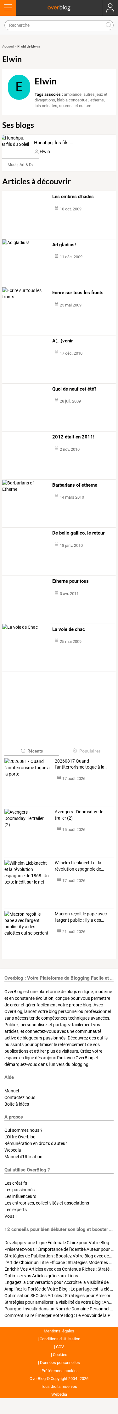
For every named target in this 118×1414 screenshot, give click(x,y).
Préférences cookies (60, 1370)
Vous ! (10, 1216)
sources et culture (75, 105)
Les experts (15, 1209)
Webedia (12, 1150)
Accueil (8, 46)
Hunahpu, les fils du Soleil (61, 143)
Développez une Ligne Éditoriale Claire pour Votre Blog (56, 1242)
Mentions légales (59, 1331)
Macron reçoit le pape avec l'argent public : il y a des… (81, 917)
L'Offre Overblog (20, 1136)
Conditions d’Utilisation (60, 1339)
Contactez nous (19, 1097)
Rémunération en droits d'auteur (35, 1143)
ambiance (72, 94)
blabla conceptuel (72, 100)
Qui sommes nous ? (23, 1130)
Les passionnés (19, 1189)
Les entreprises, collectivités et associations (46, 1202)
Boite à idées (16, 1104)
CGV (60, 1346)
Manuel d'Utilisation (23, 1156)
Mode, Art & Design (25, 164)
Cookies (60, 1354)
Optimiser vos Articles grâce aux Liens (41, 1275)
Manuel (11, 1090)
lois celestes (46, 105)
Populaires (89, 750)
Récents (35, 750)
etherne (97, 100)
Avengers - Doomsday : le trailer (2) (79, 815)
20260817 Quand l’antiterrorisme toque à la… (81, 764)
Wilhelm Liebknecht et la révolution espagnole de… (79, 866)
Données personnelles (60, 1362)
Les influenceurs (20, 1196)
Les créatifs (15, 1183)
